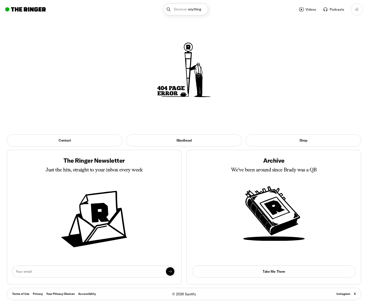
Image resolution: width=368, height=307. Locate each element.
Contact (65, 140)
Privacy (38, 294)
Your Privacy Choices (60, 294)
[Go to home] (25, 9)
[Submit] (170, 271)
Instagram (343, 294)
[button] (185, 9)
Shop (303, 140)
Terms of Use (20, 294)
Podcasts (337, 9)
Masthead (184, 140)
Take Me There (274, 271)
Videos (311, 9)
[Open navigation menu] (357, 9)
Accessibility (87, 294)
